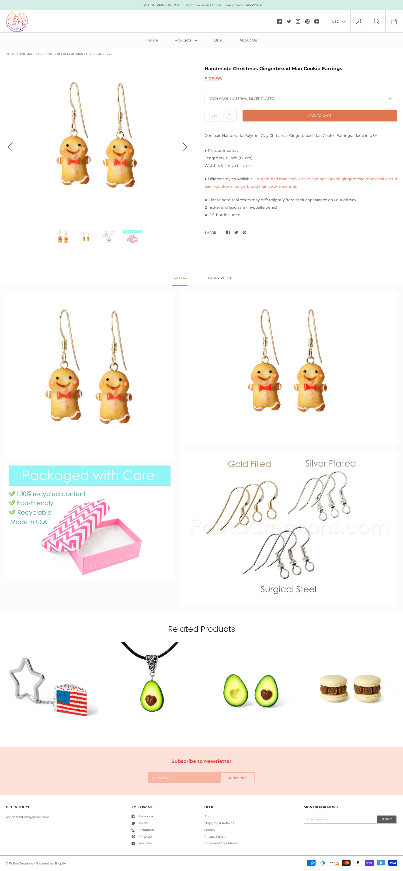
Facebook (146, 816)
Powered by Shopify (51, 863)
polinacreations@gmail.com (27, 817)
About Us (248, 40)
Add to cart (319, 116)
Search (209, 830)
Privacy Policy (214, 836)
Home (152, 40)
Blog (218, 40)
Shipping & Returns (219, 823)
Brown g (259, 186)
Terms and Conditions (220, 843)
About (209, 816)
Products (184, 40)
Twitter (144, 823)
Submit (387, 819)
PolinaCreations (21, 863)
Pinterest (145, 836)
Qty (214, 116)
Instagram (146, 830)
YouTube (145, 843)
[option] (97, 142)
